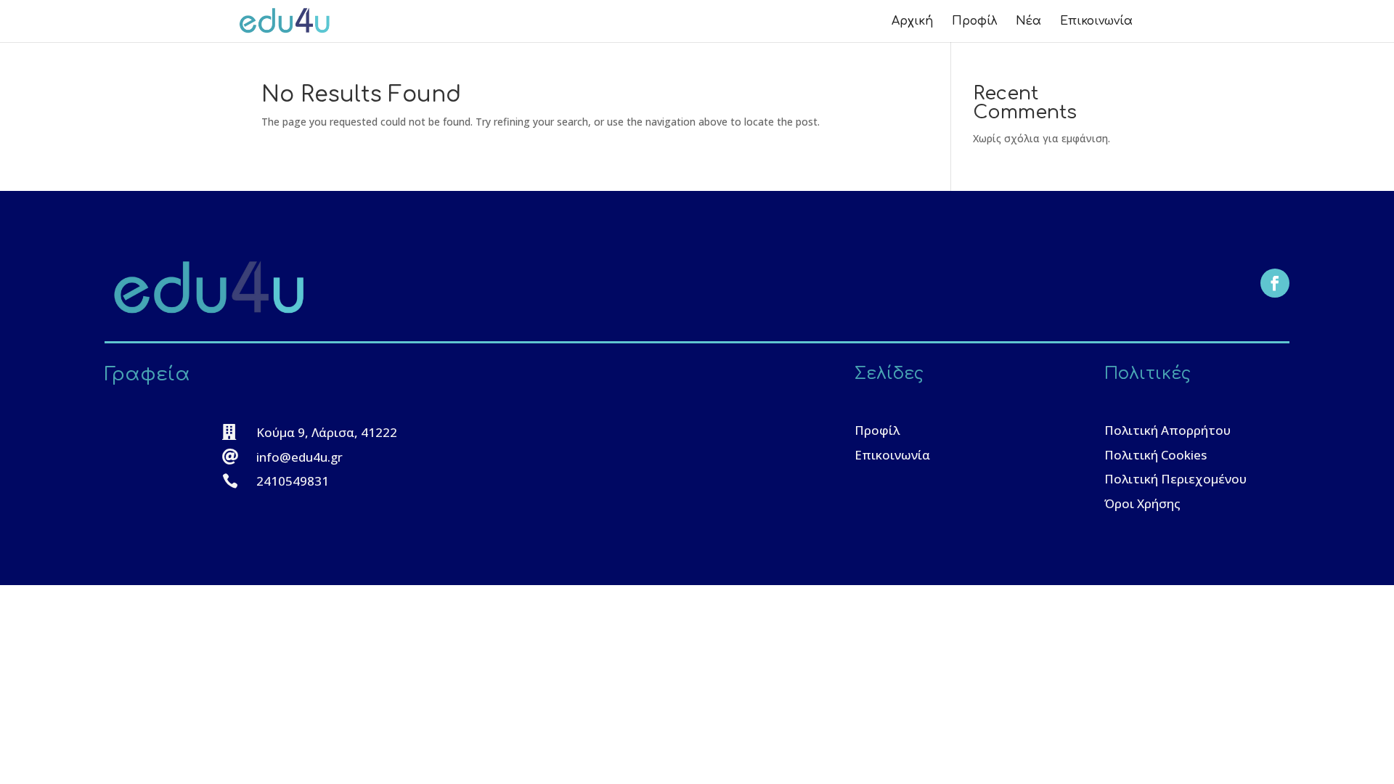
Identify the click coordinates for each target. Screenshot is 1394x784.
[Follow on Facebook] (1274, 283)
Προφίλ (974, 22)
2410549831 (292, 481)
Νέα (1028, 22)
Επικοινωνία (1096, 22)
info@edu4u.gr (299, 457)
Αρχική (912, 22)
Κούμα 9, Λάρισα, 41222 (326, 432)
